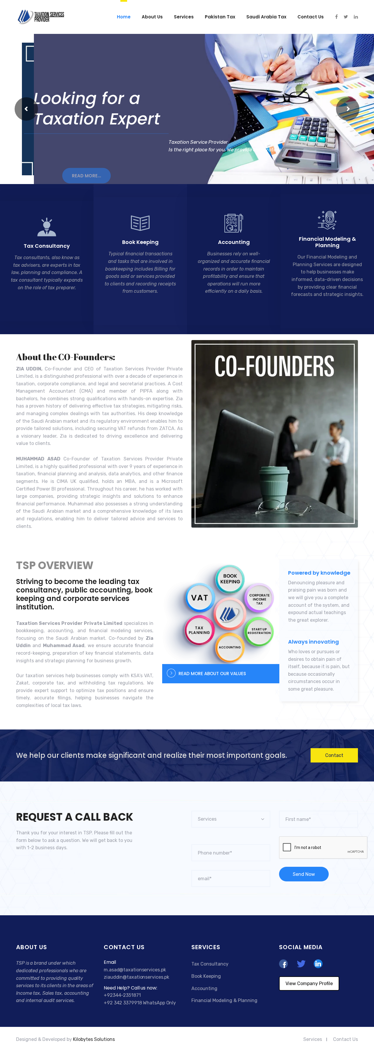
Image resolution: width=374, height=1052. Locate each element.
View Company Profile (309, 983)
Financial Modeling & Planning (327, 242)
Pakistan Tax (220, 17)
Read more (43, 306)
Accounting (234, 242)
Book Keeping (140, 242)
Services (184, 17)
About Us (152, 17)
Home (124, 17)
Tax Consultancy (47, 245)
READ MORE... (86, 168)
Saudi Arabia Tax (266, 17)
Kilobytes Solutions (94, 1039)
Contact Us (345, 1039)
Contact (334, 755)
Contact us (310, 17)
